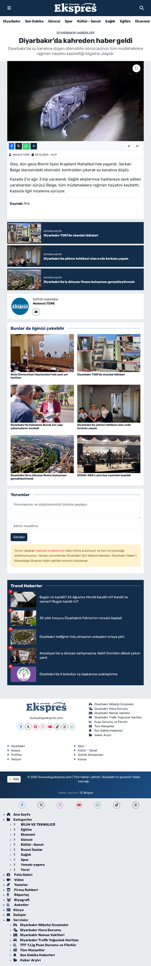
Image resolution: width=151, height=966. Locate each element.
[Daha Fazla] (33, 146)
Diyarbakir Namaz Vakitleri (112, 713)
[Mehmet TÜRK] (20, 306)
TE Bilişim (86, 793)
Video (18, 880)
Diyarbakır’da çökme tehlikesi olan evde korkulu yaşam (104, 426)
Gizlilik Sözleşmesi (90, 755)
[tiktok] (116, 805)
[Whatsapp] (72, 726)
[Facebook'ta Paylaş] (11, 146)
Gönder (19, 537)
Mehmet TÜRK (21, 154)
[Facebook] (21, 726)
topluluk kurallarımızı (50, 550)
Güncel (54, 21)
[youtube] (79, 805)
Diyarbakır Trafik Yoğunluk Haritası (118, 717)
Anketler (21, 905)
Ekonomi (142, 21)
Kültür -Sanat (32, 845)
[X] (28, 726)
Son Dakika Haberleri (108, 730)
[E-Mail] (36, 312)
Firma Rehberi (25, 890)
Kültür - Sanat (89, 21)
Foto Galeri (22, 875)
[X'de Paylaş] (18, 146)
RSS (16, 779)
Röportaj (21, 895)
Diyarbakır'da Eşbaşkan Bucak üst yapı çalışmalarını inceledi (37, 426)
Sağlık (110, 21)
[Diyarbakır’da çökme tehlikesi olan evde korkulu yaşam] (109, 403)
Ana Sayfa (21, 814)
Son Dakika (34, 21)
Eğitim (125, 21)
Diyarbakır (11, 21)
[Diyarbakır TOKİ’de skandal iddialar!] (109, 353)
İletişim (16, 759)
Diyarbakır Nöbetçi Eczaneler (114, 704)
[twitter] (41, 805)
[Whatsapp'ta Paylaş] (26, 146)
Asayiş (15, 750)
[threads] (135, 805)
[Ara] (142, 8)
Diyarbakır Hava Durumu (111, 708)
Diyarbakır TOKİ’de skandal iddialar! (101, 374)
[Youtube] (50, 726)
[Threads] (64, 726)
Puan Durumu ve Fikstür (111, 722)
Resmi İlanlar (31, 850)
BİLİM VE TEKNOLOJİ (37, 824)
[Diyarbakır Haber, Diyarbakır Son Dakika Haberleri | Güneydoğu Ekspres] (75, 8)
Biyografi (21, 900)
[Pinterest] (35, 726)
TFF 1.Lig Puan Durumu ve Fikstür (48, 945)
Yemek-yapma (32, 865)
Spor (69, 21)
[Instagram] (43, 726)
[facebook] (22, 805)
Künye (82, 759)
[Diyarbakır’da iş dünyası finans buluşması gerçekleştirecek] (42, 454)
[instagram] (59, 805)
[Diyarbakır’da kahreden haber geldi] (75, 101)
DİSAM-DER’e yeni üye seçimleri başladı (104, 475)
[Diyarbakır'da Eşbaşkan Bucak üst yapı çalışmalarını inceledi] (42, 403)
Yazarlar (20, 885)
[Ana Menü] (9, 8)
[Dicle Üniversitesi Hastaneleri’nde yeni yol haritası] (42, 353)
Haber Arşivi (102, 735)
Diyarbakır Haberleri (75, 33)
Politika (16, 755)
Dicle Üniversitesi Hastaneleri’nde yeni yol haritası (39, 376)
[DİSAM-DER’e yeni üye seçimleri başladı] (109, 454)
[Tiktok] (57, 726)
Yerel (24, 870)
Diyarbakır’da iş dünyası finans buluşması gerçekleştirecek (39, 477)
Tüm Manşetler (104, 726)
